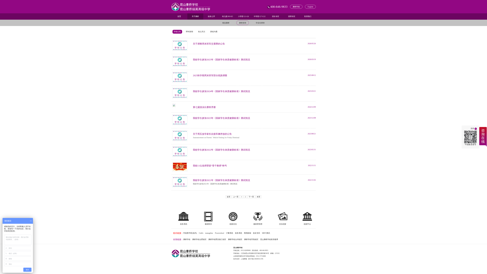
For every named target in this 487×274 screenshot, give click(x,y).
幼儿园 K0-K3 (227, 16)
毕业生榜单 (260, 23)
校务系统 (238, 233)
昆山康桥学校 (237, 248)
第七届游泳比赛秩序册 (204, 107)
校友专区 (256, 233)
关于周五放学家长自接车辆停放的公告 (212, 134)
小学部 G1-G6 (243, 16)
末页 (258, 197)
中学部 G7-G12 (259, 16)
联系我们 (307, 16)
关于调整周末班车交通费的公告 (209, 43)
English (310, 7)
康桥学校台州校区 (235, 239)
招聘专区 (291, 16)
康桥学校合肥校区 (199, 239)
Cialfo (201, 233)
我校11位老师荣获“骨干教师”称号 (210, 165)
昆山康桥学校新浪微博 (269, 239)
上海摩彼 (244, 259)
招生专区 (275, 16)
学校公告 (177, 32)
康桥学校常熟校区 (251, 239)
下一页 (251, 197)
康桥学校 (296, 7)
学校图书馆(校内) (190, 233)
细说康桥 (225, 23)
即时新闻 (189, 32)
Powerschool (219, 233)
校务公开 (211, 16)
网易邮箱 (247, 233)
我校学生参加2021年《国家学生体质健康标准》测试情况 (221, 180)
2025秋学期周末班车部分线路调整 (210, 75)
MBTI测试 (266, 233)
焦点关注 (201, 32)
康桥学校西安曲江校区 (217, 239)
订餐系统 (229, 233)
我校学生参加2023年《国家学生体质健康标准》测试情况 (221, 118)
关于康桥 (195, 16)
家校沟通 (213, 32)
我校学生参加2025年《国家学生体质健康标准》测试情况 (221, 59)
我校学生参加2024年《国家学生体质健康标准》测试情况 (221, 91)
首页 (179, 16)
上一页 (235, 197)
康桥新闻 (242, 23)
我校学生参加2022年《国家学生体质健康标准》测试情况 (221, 150)
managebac (209, 233)
